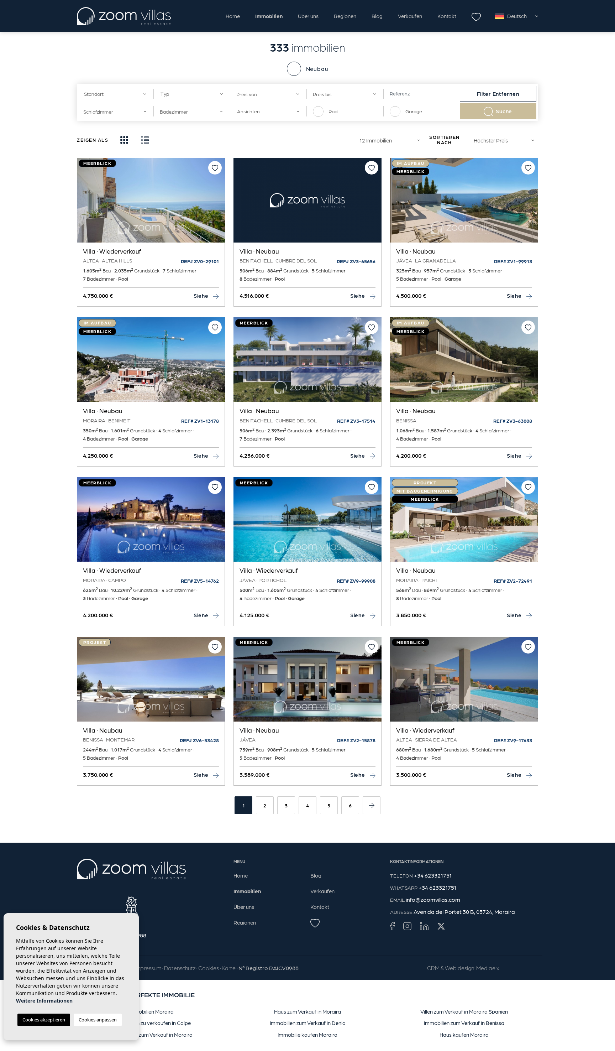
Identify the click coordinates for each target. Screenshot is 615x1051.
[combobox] (115, 94)
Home (233, 16)
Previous (84, 203)
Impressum (148, 967)
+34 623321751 (433, 875)
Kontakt (446, 16)
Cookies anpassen (98, 1019)
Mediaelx (487, 967)
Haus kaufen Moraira (464, 1034)
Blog (377, 16)
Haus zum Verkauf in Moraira (307, 1011)
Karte (229, 967)
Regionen (345, 16)
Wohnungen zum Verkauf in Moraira (151, 1034)
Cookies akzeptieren (43, 1019)
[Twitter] (441, 926)
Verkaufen (410, 16)
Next (218, 203)
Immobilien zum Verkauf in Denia (308, 1023)
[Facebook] (392, 926)
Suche (504, 111)
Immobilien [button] (269, 16)
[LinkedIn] (424, 926)
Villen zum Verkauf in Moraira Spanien (464, 1011)
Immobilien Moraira (151, 1011)
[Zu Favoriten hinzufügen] (215, 168)
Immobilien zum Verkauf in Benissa (464, 1023)
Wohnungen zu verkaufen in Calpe (151, 1023)
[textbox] (112, 94)
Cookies (208, 967)
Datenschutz (179, 967)
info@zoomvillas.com (433, 899)
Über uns (308, 16)
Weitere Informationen (44, 1000)
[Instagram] (407, 926)
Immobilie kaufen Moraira (307, 1034)
